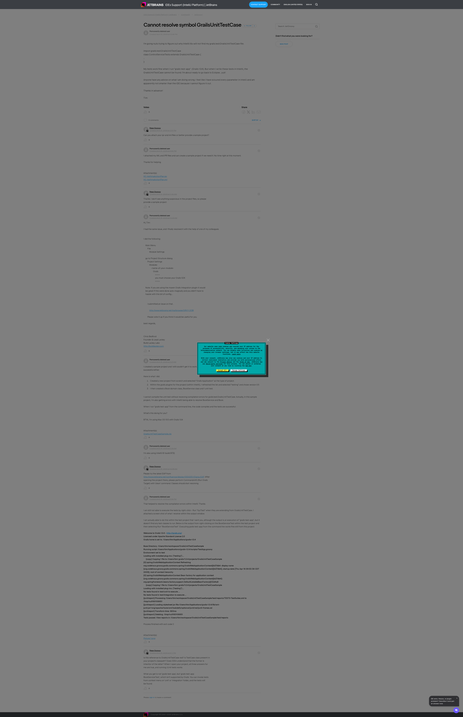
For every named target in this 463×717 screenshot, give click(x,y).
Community (275, 4)
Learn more (236, 354)
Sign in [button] (309, 4)
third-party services (214, 364)
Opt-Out (248, 366)
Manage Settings (238, 370)
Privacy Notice (226, 362)
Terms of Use (245, 362)
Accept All (222, 370)
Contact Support (258, 4)
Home (152, 4)
